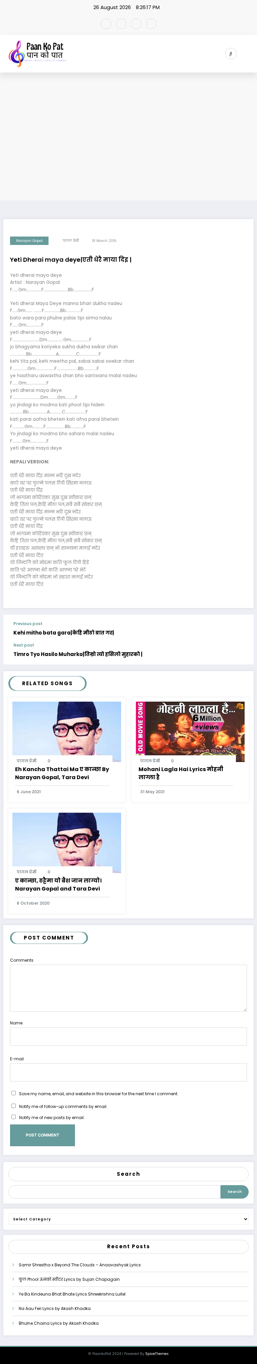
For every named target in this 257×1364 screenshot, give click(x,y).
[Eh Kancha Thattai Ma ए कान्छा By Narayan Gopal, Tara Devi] (66, 731)
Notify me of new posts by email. (52, 1117)
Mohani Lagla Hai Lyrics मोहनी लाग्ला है (181, 773)
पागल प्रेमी (71, 240)
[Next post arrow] (243, 654)
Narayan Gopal (29, 240)
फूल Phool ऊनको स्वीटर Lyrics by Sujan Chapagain (69, 1279)
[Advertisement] (128, 138)
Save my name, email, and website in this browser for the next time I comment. (98, 1094)
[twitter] (121, 24)
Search (128, 1173)
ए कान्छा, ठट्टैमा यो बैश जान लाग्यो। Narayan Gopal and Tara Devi (58, 885)
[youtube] (151, 24)
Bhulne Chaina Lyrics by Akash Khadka (59, 1323)
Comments (21, 960)
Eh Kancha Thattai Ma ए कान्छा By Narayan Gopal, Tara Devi (62, 773)
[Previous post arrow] (243, 629)
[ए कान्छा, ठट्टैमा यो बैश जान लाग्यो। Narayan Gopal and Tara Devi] (66, 843)
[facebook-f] (106, 24)
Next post (23, 645)
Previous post (27, 623)
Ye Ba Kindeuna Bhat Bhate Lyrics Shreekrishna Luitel (72, 1294)
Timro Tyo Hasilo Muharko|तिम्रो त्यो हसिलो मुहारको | (78, 654)
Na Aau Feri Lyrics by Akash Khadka (55, 1308)
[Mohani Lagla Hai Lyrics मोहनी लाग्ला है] (190, 731)
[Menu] (252, 54)
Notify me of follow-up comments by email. (63, 1106)
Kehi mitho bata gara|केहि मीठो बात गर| (63, 632)
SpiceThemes (157, 1353)
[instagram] (136, 24)
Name (16, 1023)
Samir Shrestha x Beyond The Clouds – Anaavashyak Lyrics (80, 1265)
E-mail (17, 1059)
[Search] (231, 53)
